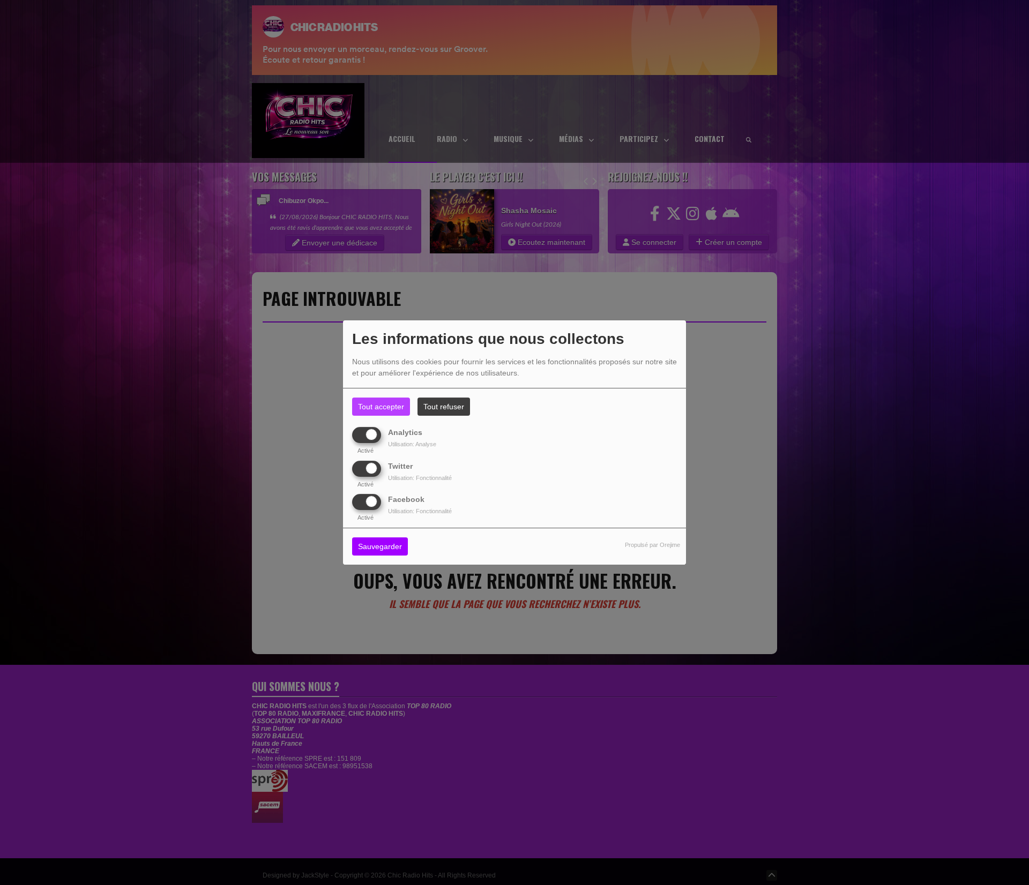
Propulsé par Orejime (652, 545)
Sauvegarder (380, 546)
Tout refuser (443, 406)
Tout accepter (381, 406)
